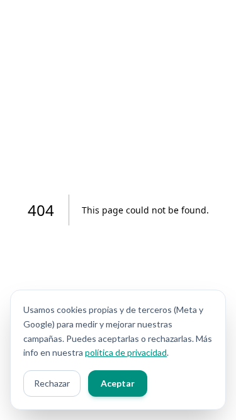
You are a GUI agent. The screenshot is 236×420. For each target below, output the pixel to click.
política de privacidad (126, 352)
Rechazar (52, 383)
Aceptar (118, 383)
